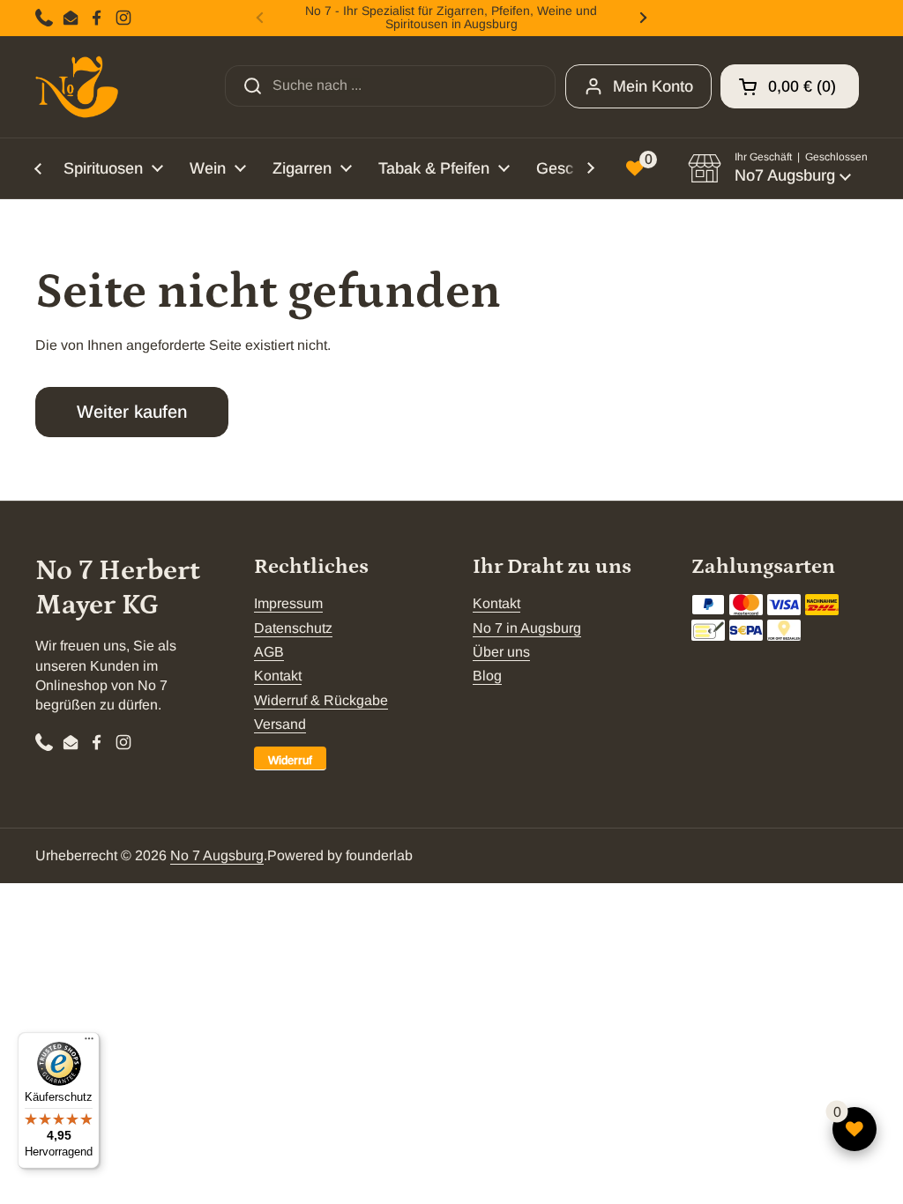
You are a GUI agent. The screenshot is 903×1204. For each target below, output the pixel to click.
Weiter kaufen (132, 411)
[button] (789, 86)
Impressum (288, 603)
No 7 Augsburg (217, 855)
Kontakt (278, 675)
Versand (280, 724)
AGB (269, 651)
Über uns (501, 651)
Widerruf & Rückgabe (321, 700)
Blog (487, 675)
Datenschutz (293, 628)
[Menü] (89, 1042)
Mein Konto (653, 86)
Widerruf (290, 760)
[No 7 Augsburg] (76, 87)
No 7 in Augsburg (527, 628)
